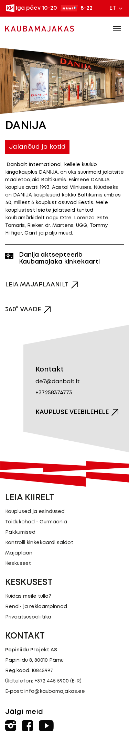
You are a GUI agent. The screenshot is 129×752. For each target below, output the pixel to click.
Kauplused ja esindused (35, 512)
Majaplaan (18, 553)
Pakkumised (20, 532)
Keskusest (18, 563)
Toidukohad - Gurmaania (36, 522)
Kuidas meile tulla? (28, 596)
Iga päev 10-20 (36, 8)
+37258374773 (53, 392)
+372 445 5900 (51, 681)
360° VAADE (23, 309)
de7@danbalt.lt (57, 381)
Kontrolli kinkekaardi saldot (39, 543)
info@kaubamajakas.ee (54, 691)
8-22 (86, 8)
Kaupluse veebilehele (72, 412)
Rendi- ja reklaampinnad (36, 607)
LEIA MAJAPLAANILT (36, 284)
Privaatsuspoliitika (28, 617)
